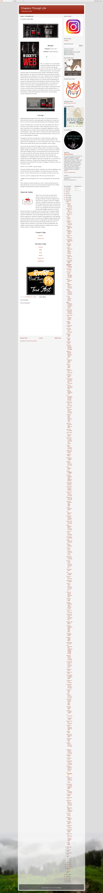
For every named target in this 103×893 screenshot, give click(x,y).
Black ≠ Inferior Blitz (68, 218)
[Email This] (39, 297)
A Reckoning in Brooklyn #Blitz (69, 434)
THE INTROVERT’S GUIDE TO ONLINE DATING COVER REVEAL (69, 649)
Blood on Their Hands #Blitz (68, 366)
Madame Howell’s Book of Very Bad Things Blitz (69, 354)
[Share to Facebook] (43, 297)
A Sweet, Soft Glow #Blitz (69, 508)
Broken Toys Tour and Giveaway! (69, 522)
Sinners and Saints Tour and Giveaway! (69, 493)
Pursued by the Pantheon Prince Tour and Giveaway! (69, 410)
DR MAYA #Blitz (68, 343)
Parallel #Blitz (68, 732)
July (68, 858)
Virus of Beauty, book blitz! (69, 545)
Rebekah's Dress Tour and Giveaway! (69, 222)
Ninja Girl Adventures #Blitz (69, 818)
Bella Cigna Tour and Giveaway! (69, 557)
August (68, 855)
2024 (67, 191)
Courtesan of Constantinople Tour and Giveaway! (69, 381)
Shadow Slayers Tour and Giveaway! (69, 463)
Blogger (59, 887)
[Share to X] (42, 297)
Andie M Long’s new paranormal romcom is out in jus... (69, 564)
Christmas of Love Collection (69, 681)
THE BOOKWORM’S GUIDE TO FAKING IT (69, 809)
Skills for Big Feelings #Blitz (69, 735)
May (68, 862)
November (69, 847)
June (68, 860)
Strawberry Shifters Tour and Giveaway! (69, 751)
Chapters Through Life (33, 8)
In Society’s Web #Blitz (69, 537)
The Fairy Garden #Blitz (68, 707)
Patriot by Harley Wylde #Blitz (68, 639)
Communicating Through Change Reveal (69, 317)
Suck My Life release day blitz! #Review (69, 488)
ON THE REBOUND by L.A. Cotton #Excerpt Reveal (69, 605)
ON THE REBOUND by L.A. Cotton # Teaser (69, 768)
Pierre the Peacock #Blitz (68, 245)
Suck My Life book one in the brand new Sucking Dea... (69, 617)
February (69, 868)
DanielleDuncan (69, 154)
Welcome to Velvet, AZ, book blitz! (69, 498)
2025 (67, 189)
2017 (67, 878)
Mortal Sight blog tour (69, 643)
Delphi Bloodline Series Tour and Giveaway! (69, 527)
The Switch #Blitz (68, 758)
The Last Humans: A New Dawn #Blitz (69, 387)
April (68, 864)
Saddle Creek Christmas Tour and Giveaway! (69, 292)
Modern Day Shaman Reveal (69, 451)
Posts (77, 188)
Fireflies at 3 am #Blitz (69, 581)
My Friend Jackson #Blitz (68, 375)
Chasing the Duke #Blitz (69, 739)
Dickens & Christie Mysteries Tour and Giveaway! (69, 347)
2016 (67, 880)
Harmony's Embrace (69, 269)
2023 (67, 193)
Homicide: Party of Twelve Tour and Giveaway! (69, 657)
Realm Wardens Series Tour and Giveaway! (69, 285)
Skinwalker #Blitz (68, 755)
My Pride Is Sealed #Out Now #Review (69, 517)
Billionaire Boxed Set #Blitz (69, 227)
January (68, 871)
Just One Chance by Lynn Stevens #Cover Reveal (69, 250)
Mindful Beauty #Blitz (68, 322)
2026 (67, 188)
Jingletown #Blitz (68, 455)
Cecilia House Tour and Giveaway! (69, 695)
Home (41, 338)
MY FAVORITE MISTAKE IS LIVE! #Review (69, 398)
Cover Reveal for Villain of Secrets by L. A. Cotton (69, 779)
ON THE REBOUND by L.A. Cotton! (69, 232)
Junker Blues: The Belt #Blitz (69, 541)
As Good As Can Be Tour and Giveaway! (69, 686)
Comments (78, 190)
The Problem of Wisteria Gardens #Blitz (69, 677)
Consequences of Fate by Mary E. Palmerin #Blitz (69, 786)
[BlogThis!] (41, 297)
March (68, 866)
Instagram (66, 40)
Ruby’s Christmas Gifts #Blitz (69, 791)
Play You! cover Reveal (68, 814)
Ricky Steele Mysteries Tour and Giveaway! (69, 311)
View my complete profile (69, 172)
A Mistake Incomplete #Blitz (69, 711)
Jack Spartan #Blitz (69, 326)
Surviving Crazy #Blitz (68, 599)
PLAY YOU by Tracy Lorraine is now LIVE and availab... (69, 440)
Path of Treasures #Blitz (69, 280)
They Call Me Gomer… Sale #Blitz (69, 533)
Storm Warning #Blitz (68, 468)
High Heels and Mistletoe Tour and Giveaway (69, 803)
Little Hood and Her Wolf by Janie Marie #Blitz (68, 702)
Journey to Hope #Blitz (68, 690)
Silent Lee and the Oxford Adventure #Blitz (69, 594)
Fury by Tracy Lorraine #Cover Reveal (68, 298)
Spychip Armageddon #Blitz (69, 472)
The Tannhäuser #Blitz (69, 573)
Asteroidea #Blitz (68, 670)
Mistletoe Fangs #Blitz (68, 335)
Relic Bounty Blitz (69, 214)
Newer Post (23, 338)
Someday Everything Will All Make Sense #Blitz (69, 628)
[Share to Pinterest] (45, 297)
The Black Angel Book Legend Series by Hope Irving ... (69, 418)
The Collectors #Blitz (69, 513)
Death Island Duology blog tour (69, 483)
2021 (67, 197)
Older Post (58, 338)
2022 (67, 195)
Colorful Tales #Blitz (68, 843)
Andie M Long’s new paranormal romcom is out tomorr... (69, 551)
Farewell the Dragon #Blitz (69, 830)
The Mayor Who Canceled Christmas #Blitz (69, 727)
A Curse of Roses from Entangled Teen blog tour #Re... (69, 274)
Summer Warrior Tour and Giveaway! (69, 744)
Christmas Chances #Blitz (68, 822)
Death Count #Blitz (69, 673)
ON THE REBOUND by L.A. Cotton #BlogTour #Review (69, 478)
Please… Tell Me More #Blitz (69, 622)
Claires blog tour (69, 798)
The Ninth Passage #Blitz (68, 634)
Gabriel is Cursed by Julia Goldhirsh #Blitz (69, 425)
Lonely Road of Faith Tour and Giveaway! (69, 762)
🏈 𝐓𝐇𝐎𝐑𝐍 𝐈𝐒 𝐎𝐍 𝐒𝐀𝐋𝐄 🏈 (69, 265)
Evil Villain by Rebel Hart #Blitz (69, 240)
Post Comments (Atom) (31, 340)
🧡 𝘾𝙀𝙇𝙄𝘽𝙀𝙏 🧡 (69, 773)
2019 (67, 874)
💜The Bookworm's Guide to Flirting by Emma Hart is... (69, 305)
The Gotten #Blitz (69, 570)
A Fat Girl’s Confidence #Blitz (69, 458)
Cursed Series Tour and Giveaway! (69, 447)
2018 (67, 876)
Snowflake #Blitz (68, 795)
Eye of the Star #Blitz (69, 430)
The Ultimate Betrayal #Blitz (69, 261)
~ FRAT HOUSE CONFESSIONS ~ (69, 392)
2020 (67, 199)
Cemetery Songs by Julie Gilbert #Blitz (69, 503)
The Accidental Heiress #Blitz (69, 360)
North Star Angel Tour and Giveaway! (69, 205)
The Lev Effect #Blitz (68, 339)
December (69, 200)
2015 (67, 881)
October (68, 850)
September (69, 852)
